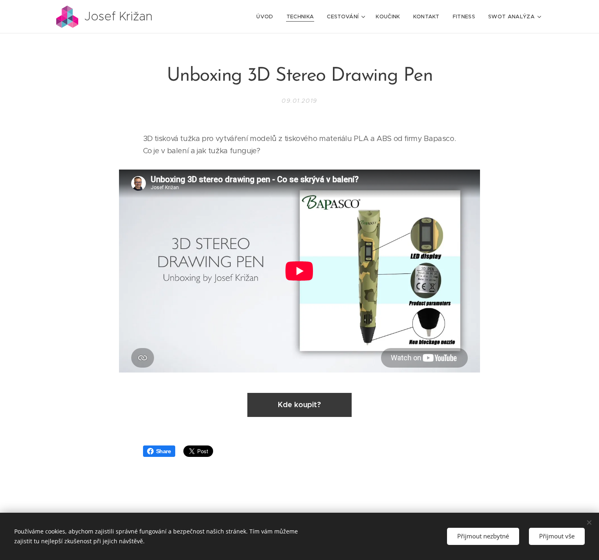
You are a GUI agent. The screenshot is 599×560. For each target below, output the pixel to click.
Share (163, 451)
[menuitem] (267, 17)
